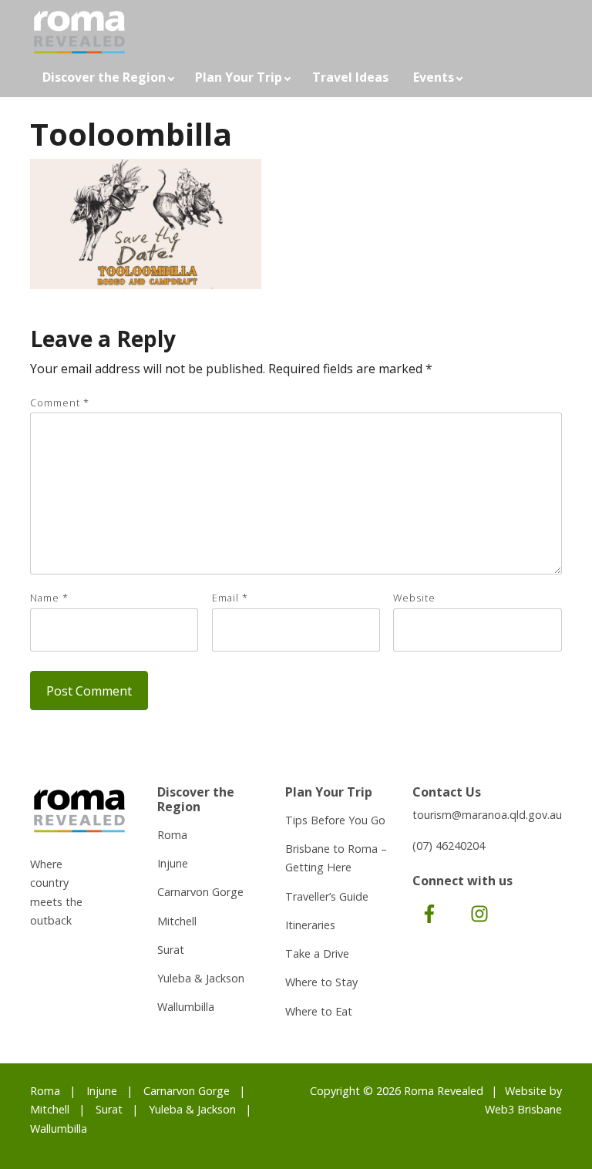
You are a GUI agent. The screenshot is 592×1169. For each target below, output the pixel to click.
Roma (172, 834)
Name (49, 598)
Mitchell (177, 921)
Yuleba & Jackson (200, 978)
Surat (170, 949)
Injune (172, 863)
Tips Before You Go (335, 820)
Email (230, 598)
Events (433, 77)
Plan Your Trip (238, 77)
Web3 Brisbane (523, 1109)
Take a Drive (317, 953)
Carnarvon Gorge (200, 891)
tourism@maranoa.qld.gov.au (487, 814)
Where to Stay (321, 982)
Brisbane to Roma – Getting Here (336, 857)
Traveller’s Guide (326, 896)
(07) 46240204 (448, 845)
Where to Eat (318, 1011)
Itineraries (310, 925)
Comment (59, 402)
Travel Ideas (350, 77)
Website (414, 598)
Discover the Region (104, 77)
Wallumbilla (185, 1006)
